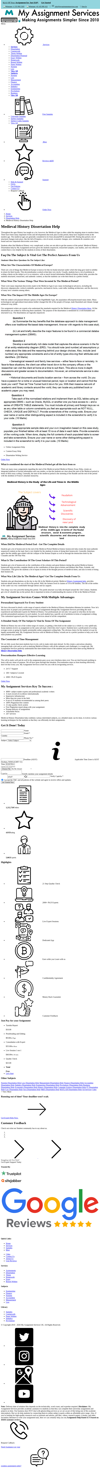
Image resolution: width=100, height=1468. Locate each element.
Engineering (15, 89)
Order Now (5, 459)
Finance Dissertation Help (74, 1083)
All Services (87, 1089)
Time (3, 764)
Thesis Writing (16, 53)
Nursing (14, 67)
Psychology (15, 91)
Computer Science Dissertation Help (72, 1087)
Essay (8, 1279)
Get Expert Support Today (11, 1161)
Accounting (15, 84)
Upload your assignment (8, 766)
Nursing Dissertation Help (11, 1083)
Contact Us (15, 188)
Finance (14, 82)
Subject (4, 740)
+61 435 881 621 (41, 6)
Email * (27, 733)
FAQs (13, 184)
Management (16, 80)
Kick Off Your (27, 2)
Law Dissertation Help (30, 1083)
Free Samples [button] (47, 114)
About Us (9, 1259)
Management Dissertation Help (51, 1083)
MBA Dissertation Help (50, 1089)
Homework (15, 60)
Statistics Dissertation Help (25, 1085)
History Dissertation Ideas (81, 308)
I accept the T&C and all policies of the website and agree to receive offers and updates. (37, 780)
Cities (94, 1089)
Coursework (15, 51)
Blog (44, 142)
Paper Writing (16, 64)
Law (12, 69)
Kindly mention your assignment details (37, 774)
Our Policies (15, 186)
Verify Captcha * (56, 776)
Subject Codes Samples (20, 121)
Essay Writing (16, 58)
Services (9, 1246)
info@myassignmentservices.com (66, 6)
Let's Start (10, 1073)
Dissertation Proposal (19, 56)
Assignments (11, 1270)
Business (14, 93)
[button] (27, 180)
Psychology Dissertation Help (71, 1085)
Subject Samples (17, 119)
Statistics (14, 86)
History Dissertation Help (47, 1087)
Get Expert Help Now (10, 1118)
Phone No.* (28, 738)
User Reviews (11, 1261)
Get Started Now (8, 782)
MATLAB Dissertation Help (71, 1089)
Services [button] (45, 45)
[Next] (56, 1158)
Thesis (8, 1275)
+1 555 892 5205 (18, 6)
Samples (9, 1248)
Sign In (84, 6)
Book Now (28, 1162)
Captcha (4, 774)
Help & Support (17, 182)
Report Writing (16, 62)
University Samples (18, 116)
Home (8, 1243)
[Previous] (19, 1158)
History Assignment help (76, 581)
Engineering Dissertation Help (47, 1085)
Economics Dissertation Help (26, 1087)
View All (14, 123)
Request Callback (17, 191)
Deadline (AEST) (30, 759)
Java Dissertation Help (31, 1089)
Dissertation (15, 49)
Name (26, 731)
